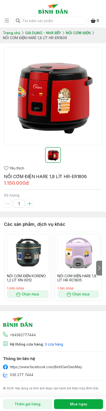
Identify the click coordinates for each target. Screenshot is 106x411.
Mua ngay (78, 404)
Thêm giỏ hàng (27, 404)
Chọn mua (30, 294)
